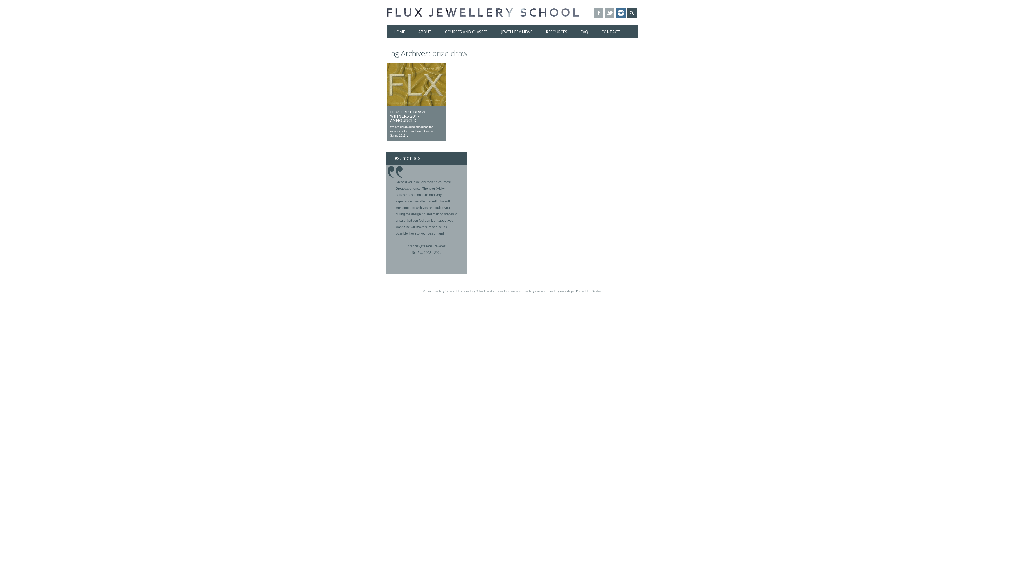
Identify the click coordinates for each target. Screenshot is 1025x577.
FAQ (584, 31)
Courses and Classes (466, 31)
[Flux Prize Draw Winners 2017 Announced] (416, 105)
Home (399, 31)
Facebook (598, 13)
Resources (556, 31)
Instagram (621, 13)
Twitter (609, 13)
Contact (610, 31)
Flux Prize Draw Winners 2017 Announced (407, 116)
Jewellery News (517, 31)
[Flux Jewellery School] (483, 15)
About (425, 31)
